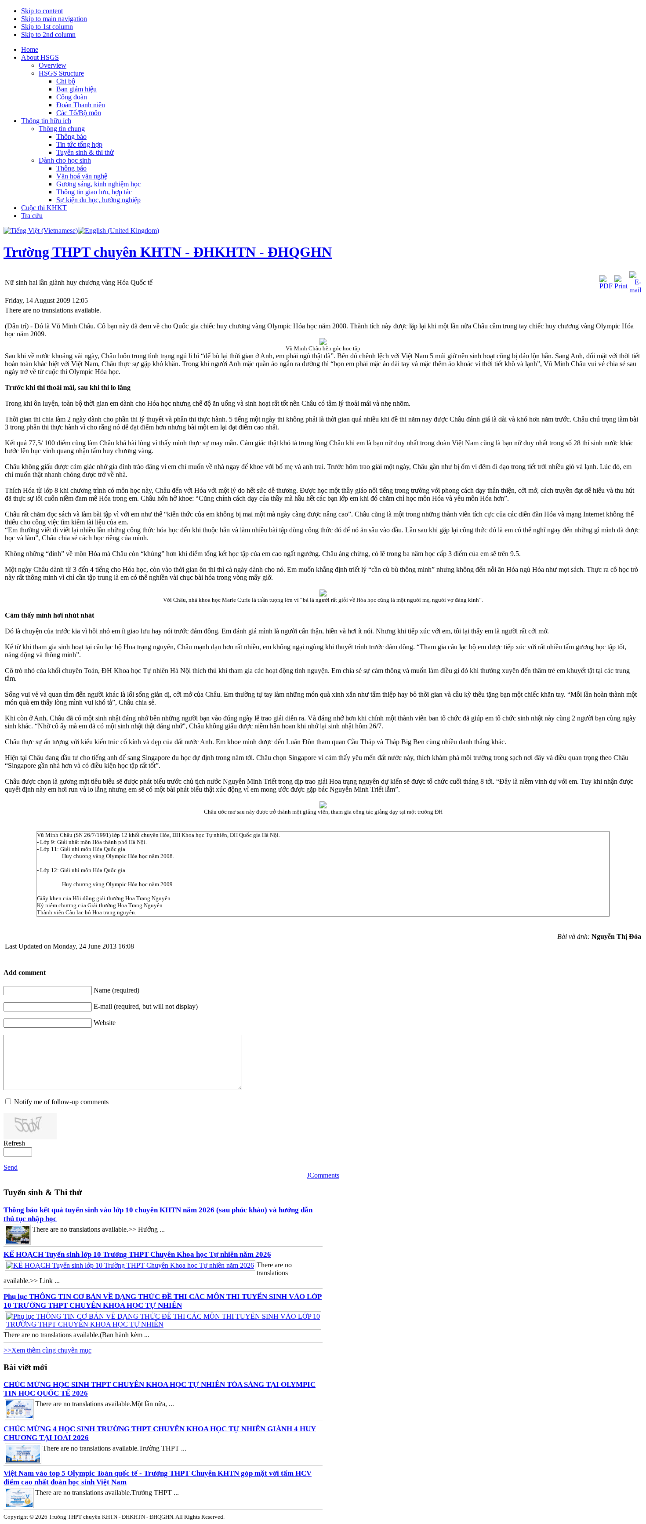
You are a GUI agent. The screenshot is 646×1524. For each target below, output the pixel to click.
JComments (323, 1175)
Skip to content (42, 11)
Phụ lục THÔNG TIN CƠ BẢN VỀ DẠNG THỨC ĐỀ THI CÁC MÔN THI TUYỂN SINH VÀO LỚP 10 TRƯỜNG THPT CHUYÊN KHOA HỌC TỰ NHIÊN (163, 1300)
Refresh (14, 1143)
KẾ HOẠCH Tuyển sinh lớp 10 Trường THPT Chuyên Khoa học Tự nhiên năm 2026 (137, 1254)
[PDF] (606, 286)
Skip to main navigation (54, 18)
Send (11, 1167)
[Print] (621, 286)
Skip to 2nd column (48, 34)
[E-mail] (635, 290)
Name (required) (116, 990)
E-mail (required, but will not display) (146, 1006)
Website (105, 1022)
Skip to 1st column (47, 26)
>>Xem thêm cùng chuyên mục (47, 1350)
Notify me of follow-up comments (61, 1102)
